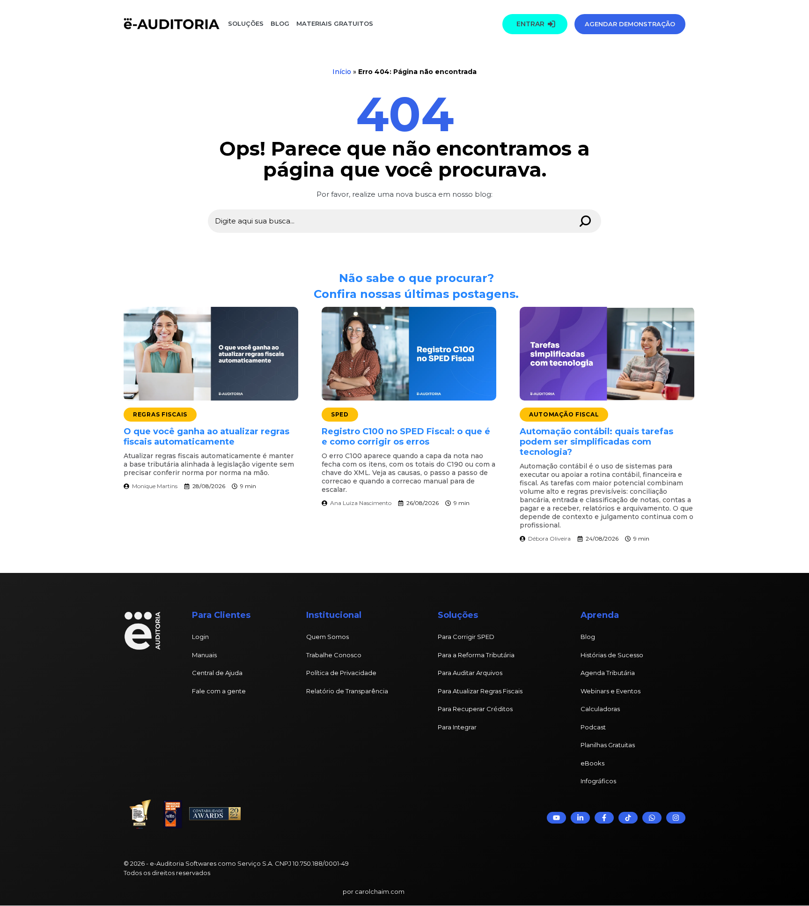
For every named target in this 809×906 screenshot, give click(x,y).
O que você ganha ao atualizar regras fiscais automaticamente (206, 436)
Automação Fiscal (564, 414)
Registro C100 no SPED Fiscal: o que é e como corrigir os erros (406, 436)
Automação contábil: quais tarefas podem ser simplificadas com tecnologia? (596, 441)
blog (280, 23)
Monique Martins (154, 486)
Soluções (246, 23)
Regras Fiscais (160, 414)
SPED (340, 414)
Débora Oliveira (549, 538)
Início (341, 71)
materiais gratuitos (333, 23)
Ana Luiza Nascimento (360, 502)
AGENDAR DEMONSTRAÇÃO (630, 24)
